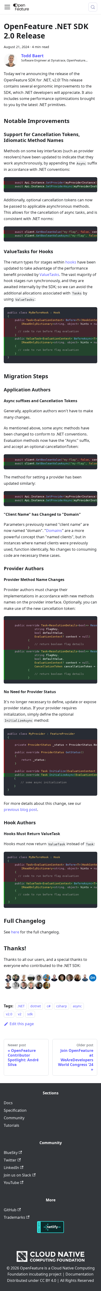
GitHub (10, 1209)
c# (48, 1006)
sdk (30, 1014)
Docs (8, 1102)
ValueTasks (49, 274)
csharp (61, 1006)
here (15, 932)
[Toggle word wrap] (83, 183)
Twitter (10, 1160)
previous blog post (20, 809)
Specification (15, 1110)
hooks (70, 262)
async (77, 1006)
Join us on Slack (17, 1175)
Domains (54, 530)
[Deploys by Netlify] (50, 1231)
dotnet (35, 1006)
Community (14, 1117)
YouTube (11, 1182)
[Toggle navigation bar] (7, 7)
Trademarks (14, 1217)
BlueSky (11, 1152)
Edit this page (22, 1023)
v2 (19, 1014)
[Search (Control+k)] (92, 7)
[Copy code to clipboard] (91, 183)
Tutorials (11, 1125)
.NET (21, 1006)
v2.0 (9, 1014)
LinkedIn (11, 1167)
